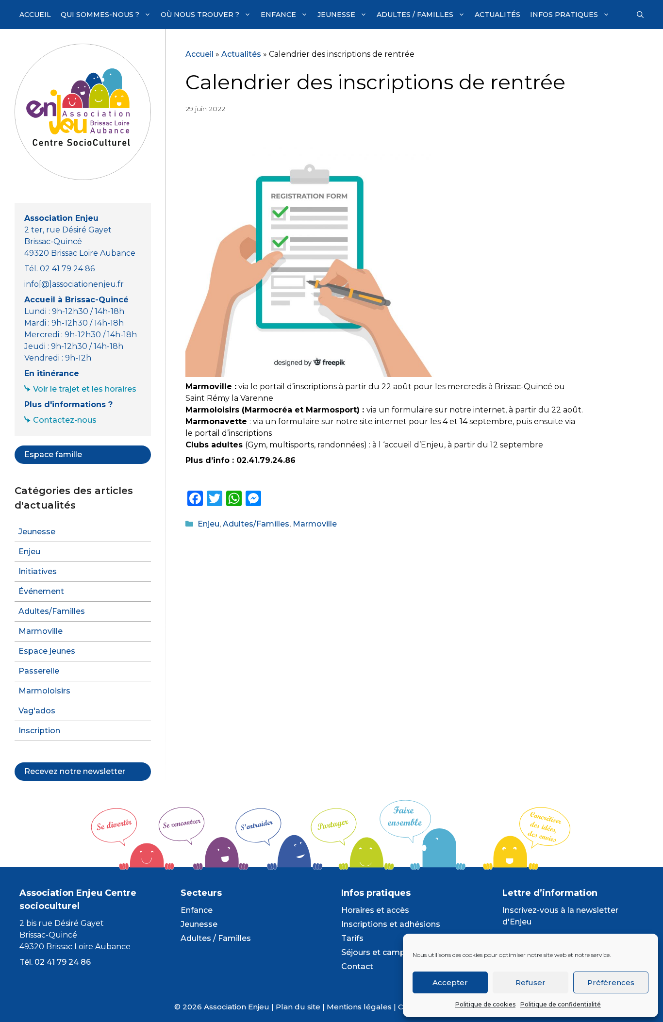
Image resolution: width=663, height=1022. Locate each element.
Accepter (450, 982)
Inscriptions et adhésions (390, 924)
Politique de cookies (485, 1004)
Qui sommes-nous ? (100, 14)
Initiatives (37, 571)
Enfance (278, 14)
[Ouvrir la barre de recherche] (640, 14)
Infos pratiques (564, 14)
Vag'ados (36, 710)
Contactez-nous (65, 420)
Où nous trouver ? (200, 14)
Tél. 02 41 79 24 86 (55, 962)
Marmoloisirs (44, 690)
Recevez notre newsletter (74, 771)
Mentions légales (359, 1006)
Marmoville (315, 523)
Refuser (530, 982)
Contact (357, 966)
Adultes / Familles (415, 14)
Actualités (497, 14)
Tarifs (352, 938)
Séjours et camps (375, 952)
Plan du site (298, 1006)
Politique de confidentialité (560, 1004)
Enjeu (208, 523)
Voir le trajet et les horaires (84, 389)
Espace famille (53, 454)
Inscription (39, 730)
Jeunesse (336, 14)
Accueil (35, 14)
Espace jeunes (46, 651)
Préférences (610, 982)
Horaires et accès (375, 910)
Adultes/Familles (256, 523)
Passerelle (38, 671)
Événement (41, 591)
